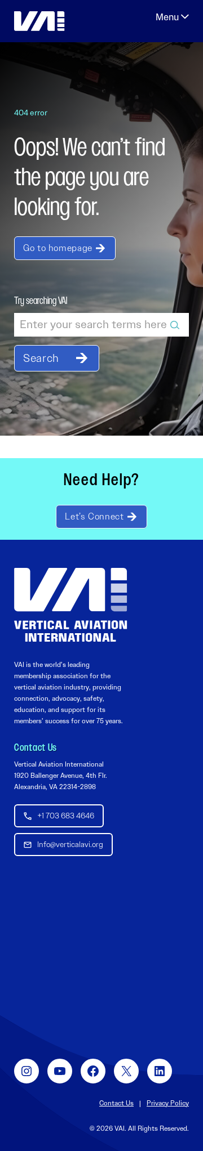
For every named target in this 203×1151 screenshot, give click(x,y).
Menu (172, 17)
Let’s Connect (94, 516)
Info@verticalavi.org (70, 844)
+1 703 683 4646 (65, 815)
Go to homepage (57, 248)
